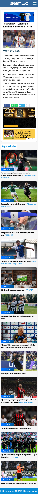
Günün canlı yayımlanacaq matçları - (17, 290)
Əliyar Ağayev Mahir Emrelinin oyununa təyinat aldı (18, 483)
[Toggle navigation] (34, 3)
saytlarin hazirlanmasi (11, 101)
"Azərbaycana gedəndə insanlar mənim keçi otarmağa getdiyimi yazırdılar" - (18, 175)
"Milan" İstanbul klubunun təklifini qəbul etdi (16, 428)
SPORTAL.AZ (19, 4)
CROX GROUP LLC (19, 491)
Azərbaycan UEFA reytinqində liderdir (13, 374)
